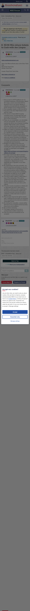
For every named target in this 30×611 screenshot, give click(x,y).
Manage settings (15, 321)
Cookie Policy (12, 299)
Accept (15, 312)
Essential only (15, 317)
